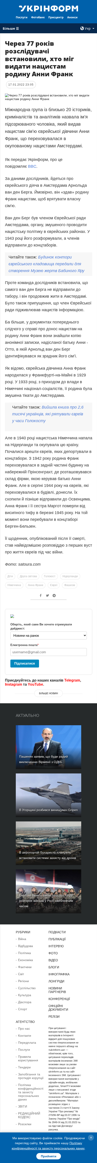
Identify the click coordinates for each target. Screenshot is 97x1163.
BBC (32, 166)
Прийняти (48, 1156)
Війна (22, 939)
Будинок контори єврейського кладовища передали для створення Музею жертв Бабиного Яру (46, 264)
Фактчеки (25, 967)
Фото (53, 953)
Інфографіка (58, 974)
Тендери (24, 1067)
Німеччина (14, 585)
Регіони (23, 981)
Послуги (22, 17)
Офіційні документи (58, 1007)
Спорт (22, 1009)
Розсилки (24, 1124)
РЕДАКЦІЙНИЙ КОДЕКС (29, 1115)
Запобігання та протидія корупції (31, 1076)
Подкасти (57, 932)
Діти (10, 576)
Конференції (59, 999)
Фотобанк (38, 17)
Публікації (57, 939)
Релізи (54, 1016)
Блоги (53, 967)
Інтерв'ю (56, 946)
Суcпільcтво (27, 988)
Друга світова (28, 576)
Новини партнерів (57, 990)
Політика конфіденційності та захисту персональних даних (30, 1092)
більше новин (48, 693)
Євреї (53, 585)
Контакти (24, 1035)
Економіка (25, 960)
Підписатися (24, 663)
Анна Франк (35, 585)
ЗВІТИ (22, 1106)
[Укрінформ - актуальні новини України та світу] (48, 8)
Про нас (24, 1028)
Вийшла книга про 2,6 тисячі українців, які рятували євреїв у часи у (47, 414)
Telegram (72, 680)
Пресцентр (56, 17)
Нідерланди (70, 576)
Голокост (49, 576)
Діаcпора (24, 1002)
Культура (24, 995)
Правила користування (28, 1058)
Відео (53, 960)
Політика (24, 953)
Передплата (27, 1042)
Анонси (72, 17)
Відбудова (25, 946)
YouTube (35, 684)
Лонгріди (56, 981)
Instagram (13, 684)
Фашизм (69, 585)
